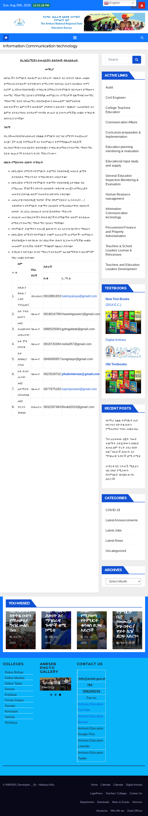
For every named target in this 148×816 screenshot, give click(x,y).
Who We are (117, 810)
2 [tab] (56, 695)
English (114, 2)
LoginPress (96, 793)
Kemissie (11, 711)
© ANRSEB (10, 784)
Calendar (105, 784)
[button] (142, 37)
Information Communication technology (117, 213)
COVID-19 (113, 510)
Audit (109, 87)
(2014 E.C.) (113, 304)
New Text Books (117, 299)
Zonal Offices (134, 810)
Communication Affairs (121, 122)
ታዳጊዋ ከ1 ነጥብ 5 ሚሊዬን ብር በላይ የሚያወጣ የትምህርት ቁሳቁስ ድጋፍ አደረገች (91, 613)
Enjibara (11, 694)
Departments (87, 802)
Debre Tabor (13, 683)
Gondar (10, 706)
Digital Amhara (116, 339)
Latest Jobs (114, 530)
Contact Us (136, 793)
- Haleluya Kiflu (45, 784)
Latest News (114, 540)
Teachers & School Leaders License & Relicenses (119, 250)
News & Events (121, 802)
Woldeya (11, 722)
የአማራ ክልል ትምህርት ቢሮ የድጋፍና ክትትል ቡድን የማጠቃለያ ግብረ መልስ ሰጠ (122, 425)
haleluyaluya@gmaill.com (79, 296)
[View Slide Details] (55, 683)
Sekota (10, 717)
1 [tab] (51, 695)
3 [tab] (60, 695)
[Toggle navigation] (75, 38)
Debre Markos (14, 678)
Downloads (103, 802)
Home (94, 784)
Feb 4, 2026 (127, 643)
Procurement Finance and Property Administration (121, 232)
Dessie (10, 689)
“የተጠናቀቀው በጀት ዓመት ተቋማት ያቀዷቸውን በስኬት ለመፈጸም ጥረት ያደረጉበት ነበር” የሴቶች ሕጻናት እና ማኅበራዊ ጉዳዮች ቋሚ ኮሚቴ (123, 447)
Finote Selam (14, 700)
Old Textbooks (116, 364)
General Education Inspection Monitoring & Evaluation (122, 180)
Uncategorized (116, 550)
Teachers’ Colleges (116, 793)
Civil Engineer (116, 97)
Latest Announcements (122, 520)
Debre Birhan (14, 672)
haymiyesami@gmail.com (79, 389)
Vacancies (102, 810)
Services (137, 802)
